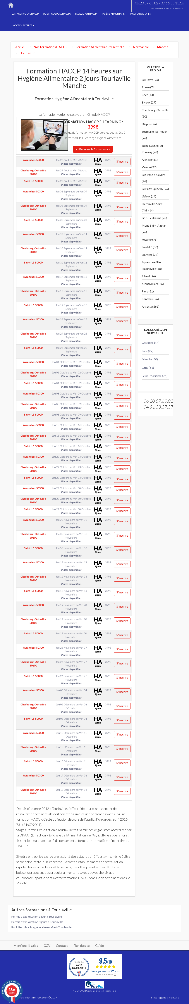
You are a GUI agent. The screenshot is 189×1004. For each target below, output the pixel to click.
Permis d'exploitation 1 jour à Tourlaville (36, 916)
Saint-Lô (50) (150, 247)
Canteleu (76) (150, 299)
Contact (62, 945)
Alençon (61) (150, 159)
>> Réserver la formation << (92, 149)
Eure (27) (147, 351)
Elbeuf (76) (149, 276)
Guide (99, 945)
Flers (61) (148, 291)
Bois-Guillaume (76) (154, 218)
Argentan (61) (150, 306)
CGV (47, 945)
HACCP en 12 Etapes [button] (140, 13)
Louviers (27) (150, 254)
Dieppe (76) (149, 124)
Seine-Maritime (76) (154, 376)
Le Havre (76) (150, 79)
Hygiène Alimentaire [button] (113, 13)
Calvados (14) (150, 342)
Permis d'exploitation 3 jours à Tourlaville (37, 922)
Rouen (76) (148, 87)
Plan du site (81, 945)
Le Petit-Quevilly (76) (155, 188)
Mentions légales (25, 945)
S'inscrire (122, 161)
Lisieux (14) (149, 196)
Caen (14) (148, 95)
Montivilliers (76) (153, 283)
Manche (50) (150, 359)
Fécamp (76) (149, 239)
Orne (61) (148, 367)
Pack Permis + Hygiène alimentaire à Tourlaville (41, 927)
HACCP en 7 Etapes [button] (22, 25)
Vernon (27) (149, 167)
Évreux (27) (149, 102)
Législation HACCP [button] (86, 13)
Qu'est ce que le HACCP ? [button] (57, 13)
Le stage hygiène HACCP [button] (25, 13)
